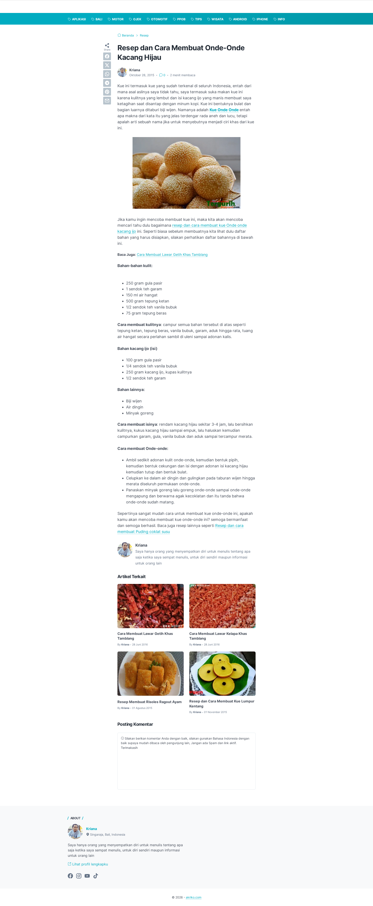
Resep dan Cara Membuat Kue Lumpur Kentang (221, 703)
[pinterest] (107, 92)
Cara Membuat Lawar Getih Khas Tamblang (172, 254)
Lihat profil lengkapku (89, 864)
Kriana (91, 829)
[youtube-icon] (87, 876)
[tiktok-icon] (95, 876)
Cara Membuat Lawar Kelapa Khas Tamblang (218, 635)
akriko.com (193, 897)
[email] (107, 100)
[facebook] (107, 56)
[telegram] (107, 83)
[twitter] (107, 65)
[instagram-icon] (78, 876)
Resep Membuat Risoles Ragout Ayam (149, 702)
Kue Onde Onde (224, 110)
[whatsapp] (107, 74)
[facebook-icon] (70, 876)
